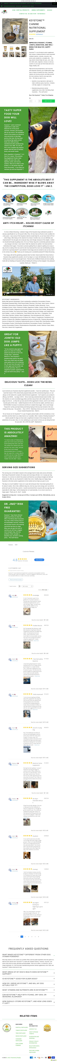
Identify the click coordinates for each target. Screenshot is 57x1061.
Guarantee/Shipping (9, 6)
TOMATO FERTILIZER (21, 1030)
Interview (18, 6)
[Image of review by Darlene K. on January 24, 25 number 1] (26, 784)
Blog (32, 6)
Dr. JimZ (8, 1057)
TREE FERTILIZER (20, 1033)
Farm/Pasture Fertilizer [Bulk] (17, 3)
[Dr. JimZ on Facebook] (1, 3)
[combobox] (43, 589)
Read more (36, 640)
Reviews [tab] (10, 545)
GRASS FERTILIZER (21, 1036)
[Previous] (3, 31)
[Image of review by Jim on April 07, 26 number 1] (26, 645)
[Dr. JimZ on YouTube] (1, 6)
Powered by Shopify (16, 1057)
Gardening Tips (26, 6)
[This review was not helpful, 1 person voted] (47, 830)
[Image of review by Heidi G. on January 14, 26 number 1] (26, 680)
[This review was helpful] (44, 620)
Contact (6, 3)
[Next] (27, 31)
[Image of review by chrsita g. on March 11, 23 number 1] (26, 921)
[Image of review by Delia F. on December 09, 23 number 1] (26, 888)
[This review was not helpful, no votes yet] (47, 620)
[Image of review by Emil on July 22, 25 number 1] (26, 713)
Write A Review (39, 559)
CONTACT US (32, 1029)
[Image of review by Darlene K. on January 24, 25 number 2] (34, 784)
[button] (23, 10)
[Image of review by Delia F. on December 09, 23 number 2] (34, 888)
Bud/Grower (38, 3)
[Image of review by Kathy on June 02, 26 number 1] (26, 611)
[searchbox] (13, 586)
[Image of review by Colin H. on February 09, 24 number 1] (26, 855)
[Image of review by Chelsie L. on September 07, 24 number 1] (26, 822)
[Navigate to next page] (38, 937)
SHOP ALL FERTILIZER (22, 1027)
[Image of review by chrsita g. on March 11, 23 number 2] (34, 921)
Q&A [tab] (16, 544)
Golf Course (30, 3)
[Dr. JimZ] (4, 12)
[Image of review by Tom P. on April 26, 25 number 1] (26, 749)
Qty (30, 98)
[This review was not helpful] (47, 757)
